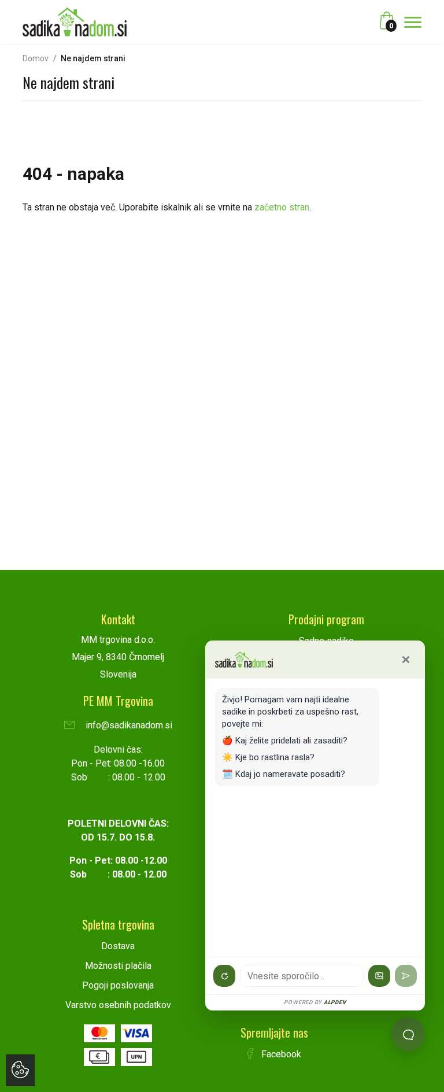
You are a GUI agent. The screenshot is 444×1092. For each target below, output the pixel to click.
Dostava (118, 946)
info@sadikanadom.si (127, 725)
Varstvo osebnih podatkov (118, 1005)
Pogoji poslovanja (118, 985)
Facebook (280, 1054)
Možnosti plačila (118, 965)
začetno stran (281, 207)
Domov (36, 58)
